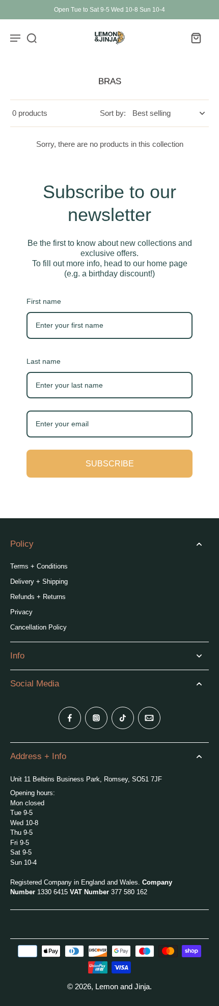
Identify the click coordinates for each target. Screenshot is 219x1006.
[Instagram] (96, 718)
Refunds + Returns (38, 597)
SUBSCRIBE (110, 463)
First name (43, 301)
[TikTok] (123, 718)
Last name (43, 361)
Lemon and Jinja (122, 986)
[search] (31, 37)
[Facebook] (70, 718)
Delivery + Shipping (39, 581)
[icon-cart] (195, 37)
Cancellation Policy (38, 627)
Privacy (21, 612)
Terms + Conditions (39, 566)
